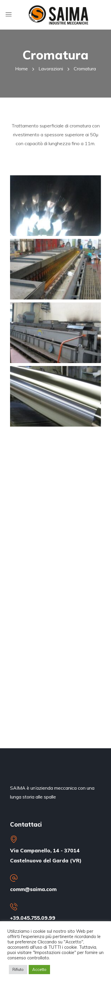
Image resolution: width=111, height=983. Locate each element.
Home (21, 69)
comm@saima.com (33, 889)
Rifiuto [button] (18, 969)
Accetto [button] (39, 969)
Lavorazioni (50, 69)
